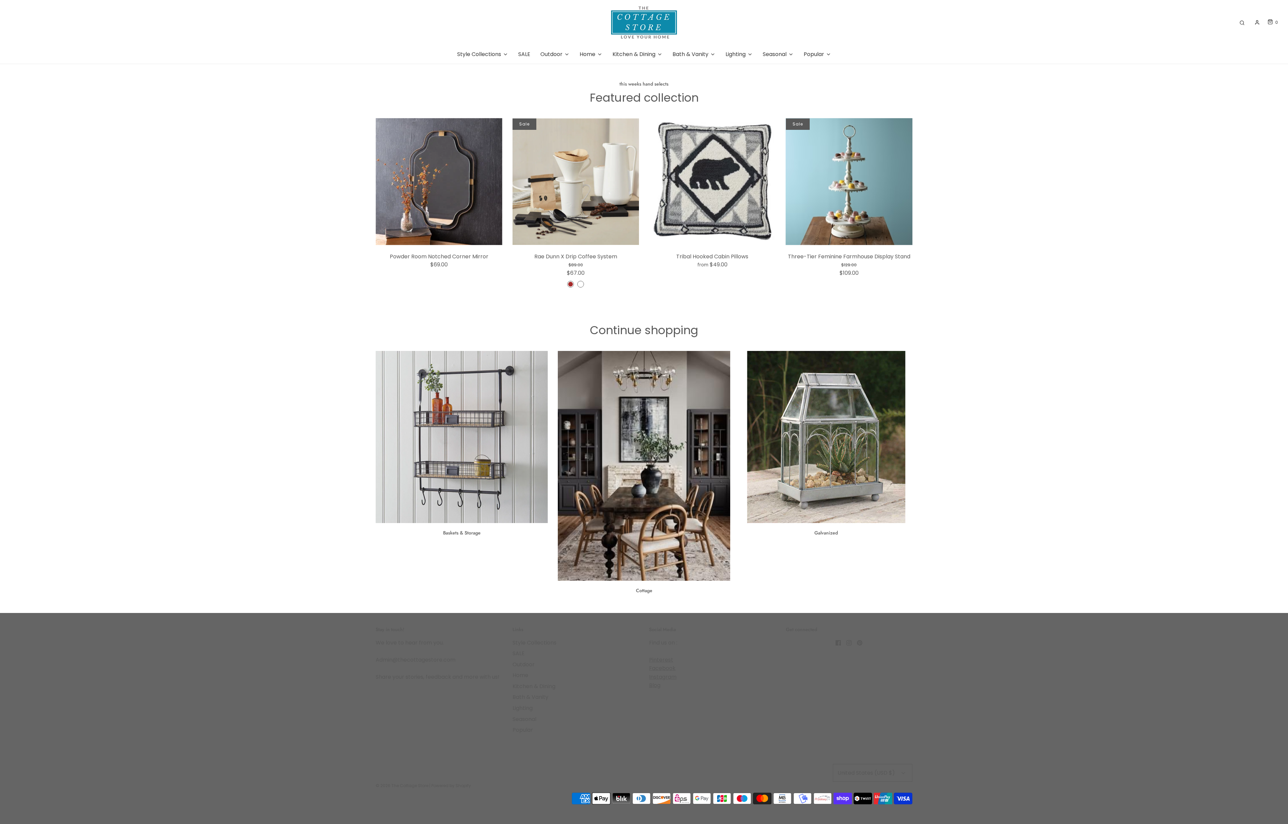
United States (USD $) (867, 773)
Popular (523, 730)
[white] (580, 284)
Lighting (523, 708)
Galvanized (826, 532)
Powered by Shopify (451, 785)
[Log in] (1257, 22)
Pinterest (661, 660)
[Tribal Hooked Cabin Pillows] (712, 181)
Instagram (663, 677)
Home (520, 675)
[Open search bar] (1242, 22)
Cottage (644, 590)
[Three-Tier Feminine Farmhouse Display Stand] (849, 181)
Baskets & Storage (462, 532)
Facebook (662, 668)
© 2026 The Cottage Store (402, 785)
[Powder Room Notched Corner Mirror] (439, 181)
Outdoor (524, 664)
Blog (654, 685)
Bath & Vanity (530, 697)
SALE (524, 54)
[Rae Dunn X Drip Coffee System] (576, 181)
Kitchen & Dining (534, 686)
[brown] (570, 284)
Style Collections (534, 643)
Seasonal (524, 719)
